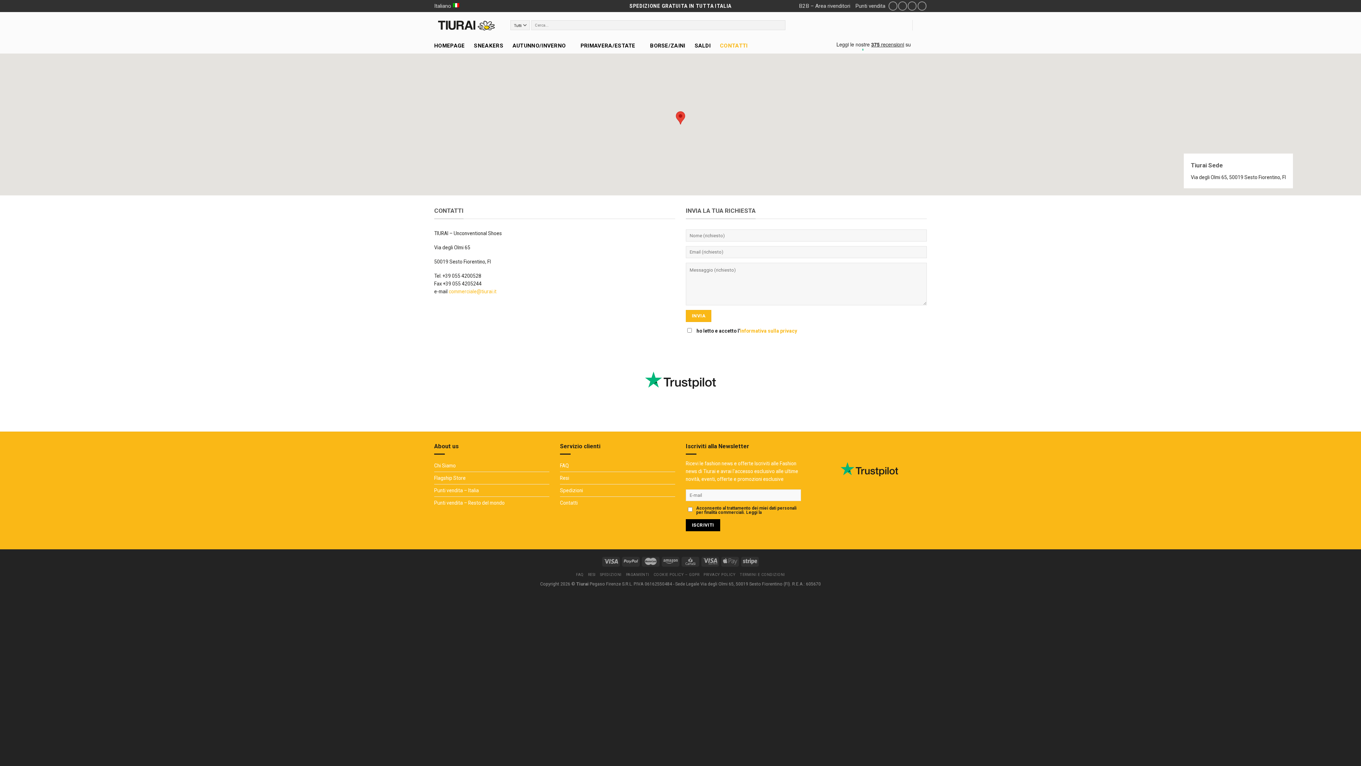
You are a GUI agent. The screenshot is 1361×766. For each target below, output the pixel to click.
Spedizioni (571, 490)
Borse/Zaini (667, 46)
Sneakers (488, 46)
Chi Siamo (445, 465)
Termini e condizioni (762, 574)
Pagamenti (637, 574)
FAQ (564, 465)
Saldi (703, 46)
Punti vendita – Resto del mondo (469, 503)
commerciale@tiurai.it (473, 291)
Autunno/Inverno (539, 46)
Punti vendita (870, 6)
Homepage (449, 46)
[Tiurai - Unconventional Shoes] (467, 25)
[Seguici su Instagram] (902, 6)
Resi (564, 478)
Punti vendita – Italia (456, 490)
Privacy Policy (777, 512)
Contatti (733, 46)
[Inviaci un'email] (912, 6)
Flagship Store (450, 478)
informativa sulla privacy (768, 331)
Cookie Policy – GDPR (677, 574)
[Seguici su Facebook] (893, 6)
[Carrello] (923, 25)
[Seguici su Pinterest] (922, 6)
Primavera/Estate (608, 46)
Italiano (442, 6)
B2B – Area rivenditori (824, 6)
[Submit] (780, 25)
